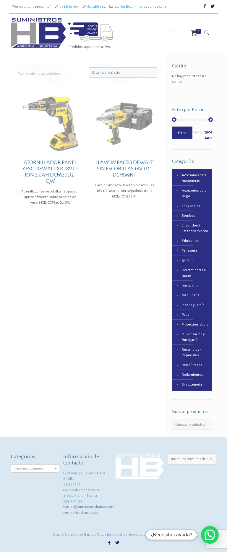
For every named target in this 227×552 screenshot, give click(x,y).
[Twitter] (213, 6)
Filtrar (182, 133)
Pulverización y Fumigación (193, 337)
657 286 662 (96, 7)
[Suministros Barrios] (38, 33)
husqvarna (190, 285)
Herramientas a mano (194, 273)
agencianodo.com (160, 535)
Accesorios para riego (194, 193)
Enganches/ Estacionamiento (195, 228)
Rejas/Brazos (192, 365)
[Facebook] (205, 6)
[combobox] (35, 468)
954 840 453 (68, 7)
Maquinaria (190, 295)
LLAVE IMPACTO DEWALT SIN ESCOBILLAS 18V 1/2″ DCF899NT (124, 168)
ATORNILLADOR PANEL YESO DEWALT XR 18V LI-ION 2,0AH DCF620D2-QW (50, 171)
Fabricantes (191, 241)
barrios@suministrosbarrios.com (140, 7)
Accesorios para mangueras (194, 178)
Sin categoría (192, 384)
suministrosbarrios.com (81, 512)
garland (188, 260)
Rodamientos (192, 375)
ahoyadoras (191, 206)
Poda (185, 315)
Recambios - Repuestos (191, 352)
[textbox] (35, 468)
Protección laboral (195, 324)
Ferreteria (189, 250)
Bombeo (188, 216)
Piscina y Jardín (193, 305)
